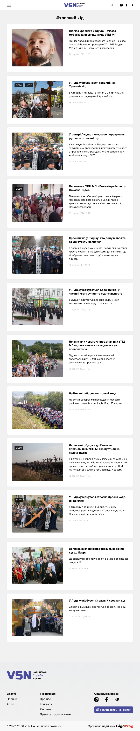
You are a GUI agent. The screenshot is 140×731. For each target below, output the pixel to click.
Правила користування (55, 714)
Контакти (46, 704)
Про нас (45, 699)
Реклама (45, 709)
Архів (10, 704)
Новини (12, 699)
